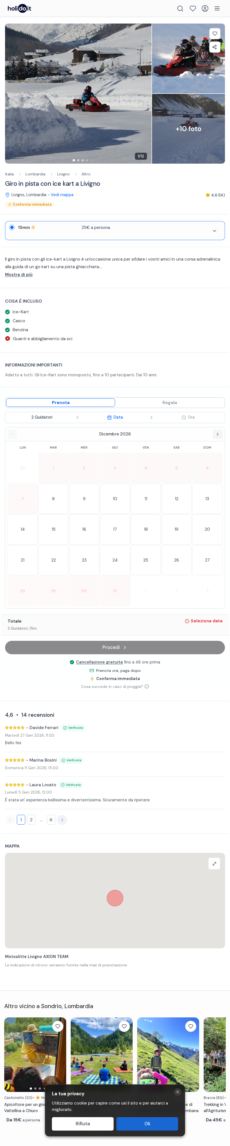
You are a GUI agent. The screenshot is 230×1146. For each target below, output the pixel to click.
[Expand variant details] (214, 231)
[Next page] (62, 820)
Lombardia (35, 174)
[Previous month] (12, 434)
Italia (9, 174)
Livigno (63, 174)
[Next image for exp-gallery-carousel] (144, 93)
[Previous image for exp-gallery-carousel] (12, 93)
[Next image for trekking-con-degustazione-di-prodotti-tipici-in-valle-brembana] (192, 1054)
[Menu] (217, 8)
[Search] (180, 8)
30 (23, 468)
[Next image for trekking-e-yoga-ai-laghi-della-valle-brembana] (126, 1054)
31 (115, 591)
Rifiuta (83, 1124)
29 (53, 591)
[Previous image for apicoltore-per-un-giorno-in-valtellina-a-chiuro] (11, 1054)
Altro (86, 174)
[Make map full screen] (214, 863)
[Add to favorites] (214, 33)
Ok (147, 1124)
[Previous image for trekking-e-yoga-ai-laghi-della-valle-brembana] (78, 1054)
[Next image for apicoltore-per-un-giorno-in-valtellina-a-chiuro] (59, 1054)
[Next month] (217, 434)
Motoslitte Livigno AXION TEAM (36, 956)
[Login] (205, 8)
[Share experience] (214, 47)
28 (22, 591)
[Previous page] (10, 820)
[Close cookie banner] (177, 1092)
